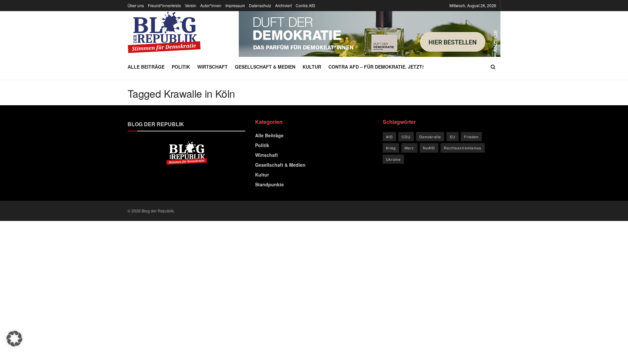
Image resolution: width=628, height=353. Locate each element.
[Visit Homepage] (164, 32)
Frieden (471, 136)
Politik (181, 66)
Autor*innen (210, 5)
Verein (190, 5)
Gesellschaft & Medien (265, 66)
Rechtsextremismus (462, 147)
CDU (406, 136)
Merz (409, 147)
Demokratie (430, 136)
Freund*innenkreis (164, 5)
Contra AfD (305, 5)
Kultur (312, 66)
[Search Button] (493, 67)
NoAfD (429, 147)
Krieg (391, 147)
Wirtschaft (212, 66)
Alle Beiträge (146, 66)
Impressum (235, 5)
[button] (14, 338)
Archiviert (283, 5)
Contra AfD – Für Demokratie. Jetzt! (376, 66)
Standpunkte (269, 184)
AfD (389, 136)
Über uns (136, 5)
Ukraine (393, 159)
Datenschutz (260, 5)
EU (452, 136)
